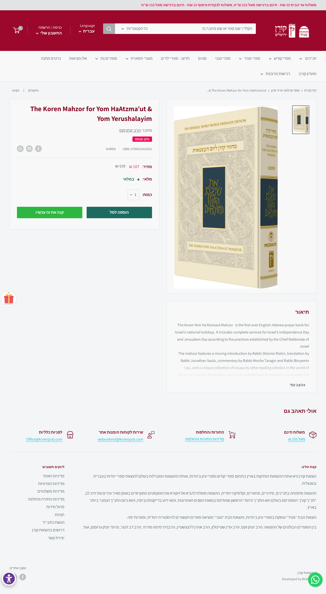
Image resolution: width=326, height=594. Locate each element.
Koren (111, 149)
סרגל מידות (55, 506)
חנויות (59, 514)
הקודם (32, 90)
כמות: (147, 194)
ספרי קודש (282, 58)
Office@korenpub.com (44, 439)
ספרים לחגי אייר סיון (285, 90)
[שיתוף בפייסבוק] (38, 148)
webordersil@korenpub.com (120, 439)
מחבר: (135, 130)
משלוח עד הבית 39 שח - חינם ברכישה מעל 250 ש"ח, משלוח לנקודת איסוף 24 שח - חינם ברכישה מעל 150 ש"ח (228, 5)
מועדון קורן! (307, 73)
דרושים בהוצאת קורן (48, 530)
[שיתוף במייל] (29, 148)
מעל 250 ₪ (296, 439)
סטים (202, 58)
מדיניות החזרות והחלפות (204, 439)
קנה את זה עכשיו (50, 212)
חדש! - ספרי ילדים (175, 58)
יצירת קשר (56, 537)
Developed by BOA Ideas (299, 579)
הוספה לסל (119, 212)
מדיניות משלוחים (50, 491)
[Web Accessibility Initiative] (9, 579)
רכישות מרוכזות (278, 73)
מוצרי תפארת (141, 58)
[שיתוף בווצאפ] (20, 148)
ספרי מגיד (252, 58)
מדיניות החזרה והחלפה (46, 499)
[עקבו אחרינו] (22, 577)
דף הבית (310, 90)
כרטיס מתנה (51, 58)
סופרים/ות (108, 58)
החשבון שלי (51, 33)
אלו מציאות (78, 58)
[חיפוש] (109, 28)
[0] (15, 30)
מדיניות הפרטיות (51, 483)
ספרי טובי (223, 58)
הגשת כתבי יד (53, 522)
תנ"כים (310, 58)
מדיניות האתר (53, 476)
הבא (16, 90)
